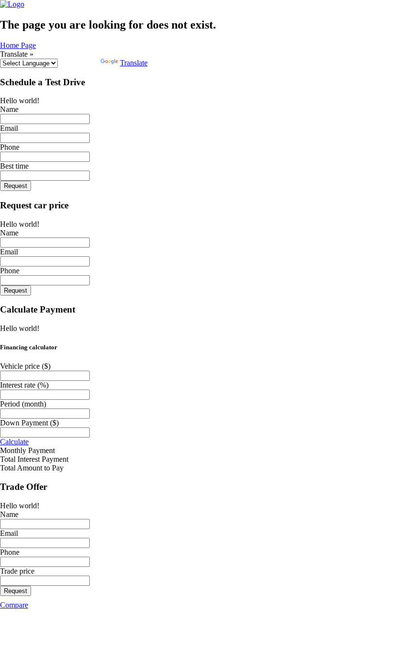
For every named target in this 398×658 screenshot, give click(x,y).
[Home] (12, 4)
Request (15, 185)
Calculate (14, 442)
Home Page (18, 45)
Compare (14, 605)
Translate (134, 63)
